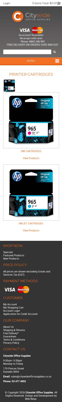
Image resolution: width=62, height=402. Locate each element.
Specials (8, 252)
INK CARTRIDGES (31, 151)
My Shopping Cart (13, 307)
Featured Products (13, 255)
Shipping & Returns (14, 330)
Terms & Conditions (14, 339)
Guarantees (9, 336)
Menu (31, 60)
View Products (31, 158)
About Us (8, 326)
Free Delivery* (11, 333)
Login (6, 3)
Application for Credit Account (20, 314)
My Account (10, 304)
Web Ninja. (31, 399)
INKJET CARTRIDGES (31, 223)
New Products (11, 258)
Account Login (11, 310)
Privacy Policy (11, 342)
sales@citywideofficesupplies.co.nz (31, 376)
